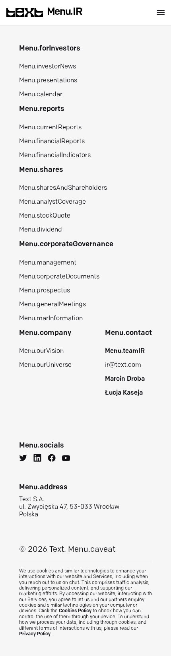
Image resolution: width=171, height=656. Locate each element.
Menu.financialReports (52, 141)
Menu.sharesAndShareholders (63, 188)
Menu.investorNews (47, 67)
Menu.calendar (40, 94)
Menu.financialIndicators (55, 155)
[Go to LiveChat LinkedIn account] (37, 459)
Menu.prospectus (44, 291)
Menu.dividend (40, 230)
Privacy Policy (35, 634)
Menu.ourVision (41, 351)
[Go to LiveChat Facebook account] (52, 459)
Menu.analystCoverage (52, 202)
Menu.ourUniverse (45, 365)
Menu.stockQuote (44, 216)
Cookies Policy (75, 611)
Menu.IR (64, 12)
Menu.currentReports (50, 128)
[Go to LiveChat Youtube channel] (66, 459)
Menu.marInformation (51, 318)
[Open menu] (161, 12)
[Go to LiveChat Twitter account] (23, 459)
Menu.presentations (48, 81)
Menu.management (47, 263)
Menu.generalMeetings (52, 305)
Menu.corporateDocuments (59, 277)
